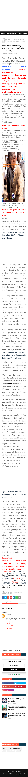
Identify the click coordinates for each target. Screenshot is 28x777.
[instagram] (8, 690)
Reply (12, 625)
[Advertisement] (14, 16)
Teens (3, 748)
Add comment (9, 628)
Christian (16, 578)
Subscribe (14, 669)
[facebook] (8, 683)
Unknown (8, 614)
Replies (9, 624)
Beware (4, 750)
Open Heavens (7, 571)
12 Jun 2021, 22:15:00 (11, 616)
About (13, 771)
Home (3, 38)
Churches (15, 582)
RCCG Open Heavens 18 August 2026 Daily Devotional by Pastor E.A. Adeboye (17, 707)
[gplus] (8, 686)
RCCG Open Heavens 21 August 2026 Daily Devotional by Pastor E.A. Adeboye (17, 700)
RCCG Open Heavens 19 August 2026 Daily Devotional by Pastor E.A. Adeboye (17, 715)
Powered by (10, 674)
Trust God (18, 750)
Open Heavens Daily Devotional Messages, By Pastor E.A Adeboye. (16, 774)
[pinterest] (20, 686)
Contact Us (18, 771)
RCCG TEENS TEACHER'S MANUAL (14, 748)
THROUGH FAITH (11, 750)
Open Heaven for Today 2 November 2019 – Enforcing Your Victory (13, 40)
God (6, 580)
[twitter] (20, 683)
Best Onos (5, 53)
